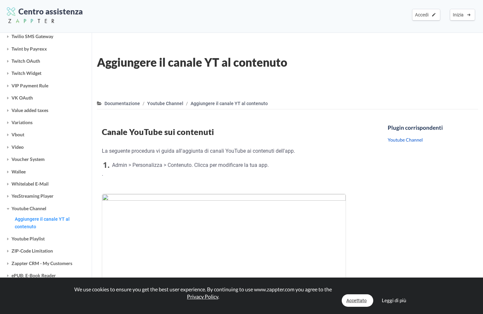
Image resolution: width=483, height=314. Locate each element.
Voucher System (28, 159)
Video (18, 147)
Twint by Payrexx (29, 49)
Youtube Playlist (28, 238)
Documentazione (122, 103)
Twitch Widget (26, 73)
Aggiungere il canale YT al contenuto (42, 222)
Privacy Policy (202, 296)
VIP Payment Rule (30, 85)
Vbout (18, 134)
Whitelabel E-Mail (30, 184)
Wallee (19, 171)
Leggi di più (394, 300)
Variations (22, 122)
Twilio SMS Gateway (32, 36)
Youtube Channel (29, 208)
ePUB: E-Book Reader (34, 275)
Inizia (459, 14)
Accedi (422, 14)
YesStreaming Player (33, 196)
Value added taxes (30, 110)
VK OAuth (22, 98)
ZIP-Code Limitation (32, 251)
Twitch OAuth (26, 61)
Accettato (356, 300)
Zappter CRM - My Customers (42, 263)
